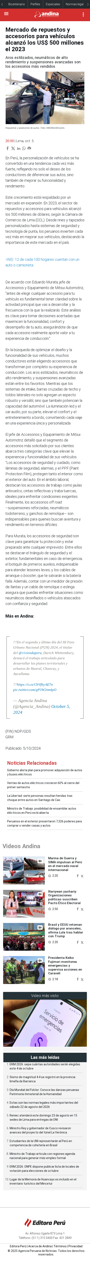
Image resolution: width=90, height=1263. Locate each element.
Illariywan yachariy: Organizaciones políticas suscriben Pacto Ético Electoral (64, 897)
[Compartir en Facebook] (78, 875)
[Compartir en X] (82, 875)
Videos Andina (21, 846)
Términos (60, 1246)
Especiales (53, 4)
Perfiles (35, 4)
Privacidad (75, 1246)
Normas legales (76, 4)
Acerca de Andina (40, 1246)
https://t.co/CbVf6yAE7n (35, 685)
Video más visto (45, 995)
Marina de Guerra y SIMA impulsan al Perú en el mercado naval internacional (65, 864)
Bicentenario (16, 4)
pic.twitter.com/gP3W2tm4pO (34, 690)
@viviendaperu (30, 653)
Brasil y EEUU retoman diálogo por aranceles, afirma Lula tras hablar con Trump (65, 930)
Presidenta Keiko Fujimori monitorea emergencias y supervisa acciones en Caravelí (65, 965)
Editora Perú (18, 1246)
